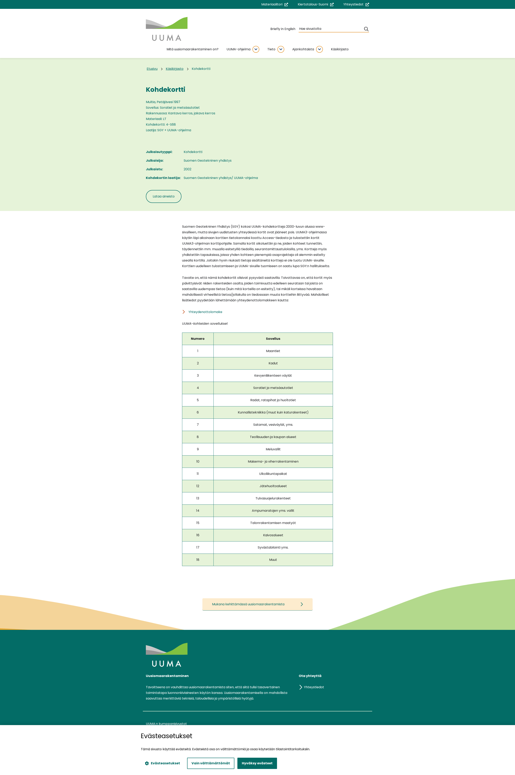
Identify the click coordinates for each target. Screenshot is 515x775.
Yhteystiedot (356, 4)
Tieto (271, 49)
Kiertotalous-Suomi (316, 4)
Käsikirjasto (340, 49)
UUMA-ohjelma (238, 49)
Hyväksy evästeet (257, 763)
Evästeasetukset (165, 763)
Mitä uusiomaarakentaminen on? (192, 49)
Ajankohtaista (303, 49)
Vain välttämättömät (211, 763)
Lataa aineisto (167, 196)
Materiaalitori (274, 4)
